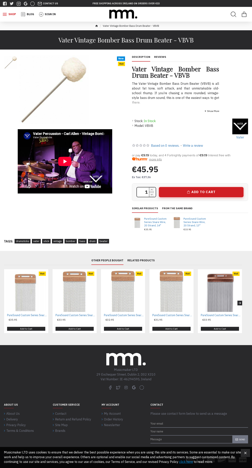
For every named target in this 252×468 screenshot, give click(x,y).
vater (36, 241)
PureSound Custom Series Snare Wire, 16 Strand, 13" (172, 315)
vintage (57, 241)
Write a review (193, 145)
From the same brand (177, 208)
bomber (70, 241)
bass (82, 241)
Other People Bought (107, 260)
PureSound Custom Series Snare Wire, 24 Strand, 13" (221, 315)
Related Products (141, 260)
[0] (244, 14)
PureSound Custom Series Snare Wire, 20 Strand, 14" (155, 222)
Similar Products (145, 208)
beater (104, 241)
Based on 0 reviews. (165, 145)
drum (92, 241)
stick (46, 241)
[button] (6, 303)
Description (141, 57)
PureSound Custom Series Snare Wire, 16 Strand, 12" (124, 315)
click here (186, 462)
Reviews (160, 57)
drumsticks (22, 241)
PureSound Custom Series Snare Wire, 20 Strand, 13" (194, 222)
